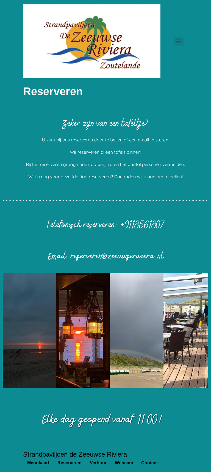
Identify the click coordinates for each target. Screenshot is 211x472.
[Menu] (179, 41)
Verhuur (98, 462)
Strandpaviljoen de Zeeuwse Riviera (75, 454)
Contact (149, 462)
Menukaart (38, 462)
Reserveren (69, 462)
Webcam (124, 462)
